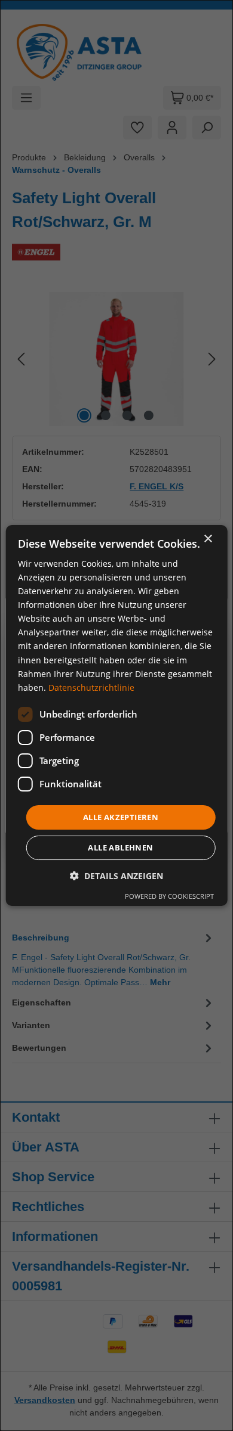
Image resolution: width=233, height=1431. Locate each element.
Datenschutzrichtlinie (91, 687)
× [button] (207, 539)
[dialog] (117, 716)
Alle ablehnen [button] (120, 847)
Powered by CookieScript (169, 896)
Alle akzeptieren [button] (120, 817)
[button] (116, 876)
